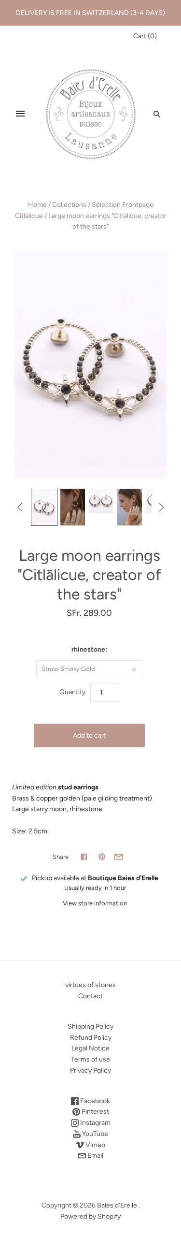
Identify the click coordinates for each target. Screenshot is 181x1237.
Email (94, 1155)
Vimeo (94, 1145)
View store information (95, 903)
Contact (90, 996)
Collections (69, 205)
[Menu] (20, 113)
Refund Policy (90, 1037)
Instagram (95, 1123)
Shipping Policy (90, 1026)
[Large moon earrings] (44, 507)
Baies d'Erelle (117, 1205)
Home (37, 205)
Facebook (94, 1101)
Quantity (72, 692)
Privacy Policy (90, 1070)
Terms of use (90, 1059)
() (145, 36)
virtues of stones (90, 985)
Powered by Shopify (90, 1216)
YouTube (94, 1134)
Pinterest (94, 1111)
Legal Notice (90, 1048)
